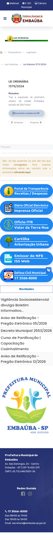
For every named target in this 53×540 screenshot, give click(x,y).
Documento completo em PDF (27, 113)
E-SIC (27, 3)
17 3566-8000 (17, 511)
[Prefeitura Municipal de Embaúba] (26, 18)
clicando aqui (22, 172)
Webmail (14, 3)
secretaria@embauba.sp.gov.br (29, 523)
